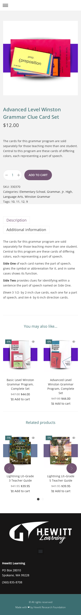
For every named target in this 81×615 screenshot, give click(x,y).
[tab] (40, 220)
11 (18, 202)
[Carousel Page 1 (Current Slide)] (38, 499)
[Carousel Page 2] (43, 499)
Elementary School (32, 192)
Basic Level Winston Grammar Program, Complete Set (20, 384)
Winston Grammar (37, 197)
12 (23, 202)
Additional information (26, 229)
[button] (40, 551)
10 (13, 202)
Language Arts (13, 197)
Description (16, 220)
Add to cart (38, 175)
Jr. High (67, 192)
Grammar (53, 192)
